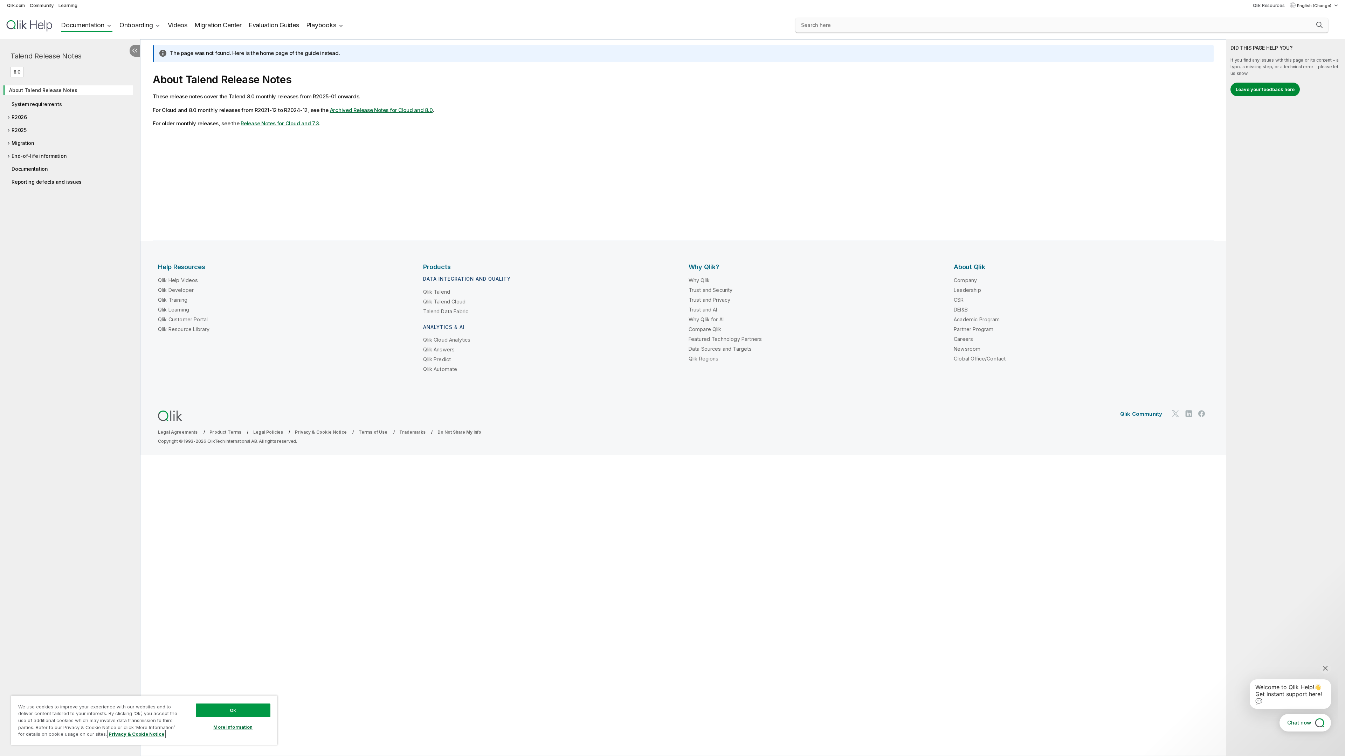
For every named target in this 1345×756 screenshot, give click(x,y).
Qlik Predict (437, 359)
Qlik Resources (1269, 5)
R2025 (19, 130)
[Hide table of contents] (135, 51)
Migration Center (218, 25)
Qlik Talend (436, 292)
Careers (963, 339)
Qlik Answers (439, 349)
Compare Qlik (705, 329)
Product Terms (225, 432)
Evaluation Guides (274, 25)
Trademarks (412, 432)
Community (42, 5)
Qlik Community (1141, 414)
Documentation (82, 25)
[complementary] (1285, 397)
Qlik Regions (704, 359)
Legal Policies (268, 432)
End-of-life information (39, 156)
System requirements (37, 104)
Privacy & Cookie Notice (321, 432)
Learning (67, 5)
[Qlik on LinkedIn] (1189, 413)
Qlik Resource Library (183, 329)
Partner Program (973, 329)
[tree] (70, 133)
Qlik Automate (440, 369)
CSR (959, 300)
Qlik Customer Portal (183, 319)
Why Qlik (699, 280)
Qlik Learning (173, 310)
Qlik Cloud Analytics (446, 340)
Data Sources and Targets (720, 349)
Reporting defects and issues (47, 182)
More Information (233, 727)
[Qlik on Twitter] (1175, 413)
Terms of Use (373, 432)
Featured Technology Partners (725, 339)
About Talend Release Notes (43, 90)
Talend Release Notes (46, 56)
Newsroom (967, 349)
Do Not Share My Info (459, 432)
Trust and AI (703, 310)
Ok (233, 710)
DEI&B (961, 310)
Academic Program (977, 319)
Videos (177, 25)
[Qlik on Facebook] (1201, 413)
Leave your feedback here (1265, 89)
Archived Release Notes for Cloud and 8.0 (381, 110)
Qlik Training (172, 300)
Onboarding (136, 25)
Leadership (967, 290)
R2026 (19, 117)
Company (965, 280)
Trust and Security (711, 290)
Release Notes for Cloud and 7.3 (280, 123)
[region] (144, 720)
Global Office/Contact (980, 359)
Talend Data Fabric (445, 311)
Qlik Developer (176, 290)
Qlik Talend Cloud (444, 301)
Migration (23, 143)
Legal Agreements (178, 432)
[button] (1319, 24)
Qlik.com (16, 5)
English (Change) (1314, 5)
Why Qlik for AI (706, 319)
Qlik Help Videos (178, 280)
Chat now (1299, 722)
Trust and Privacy (710, 300)
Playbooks (321, 25)
